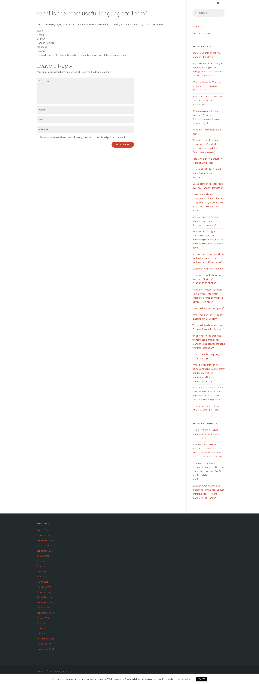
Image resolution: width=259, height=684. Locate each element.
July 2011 (41, 561)
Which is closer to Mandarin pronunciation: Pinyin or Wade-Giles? (207, 86)
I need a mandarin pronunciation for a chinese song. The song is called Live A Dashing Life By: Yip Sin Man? (207, 202)
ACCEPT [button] (201, 679)
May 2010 (41, 633)
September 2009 (45, 649)
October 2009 (44, 644)
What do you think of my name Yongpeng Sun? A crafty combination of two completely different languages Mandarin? (208, 373)
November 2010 (45, 602)
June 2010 (42, 628)
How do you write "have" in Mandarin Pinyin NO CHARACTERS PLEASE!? (206, 279)
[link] (218, 3)
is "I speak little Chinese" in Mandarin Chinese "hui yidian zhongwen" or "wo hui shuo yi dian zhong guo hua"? (208, 471)
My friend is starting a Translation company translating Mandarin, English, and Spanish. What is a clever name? (208, 239)
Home (195, 26)
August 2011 (43, 556)
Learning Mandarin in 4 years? (208, 308)
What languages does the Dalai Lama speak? (206, 434)
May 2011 (41, 571)
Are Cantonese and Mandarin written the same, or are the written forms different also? (208, 258)
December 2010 (45, 597)
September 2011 (45, 550)
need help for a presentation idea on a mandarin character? (207, 100)
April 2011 (41, 576)
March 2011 (42, 582)
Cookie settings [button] (184, 679)
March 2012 (42, 530)
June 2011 (42, 566)
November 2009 (45, 638)
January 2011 (43, 592)
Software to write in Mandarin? (208, 268)
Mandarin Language (203, 33)
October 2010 (44, 607)
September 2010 (45, 613)
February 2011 (44, 587)
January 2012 (43, 535)
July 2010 (41, 623)
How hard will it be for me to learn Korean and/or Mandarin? (207, 173)
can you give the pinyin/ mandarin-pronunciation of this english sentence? (206, 221)
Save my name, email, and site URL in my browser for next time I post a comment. (82, 137)
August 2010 (43, 618)
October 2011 (44, 545)
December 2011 (45, 540)
